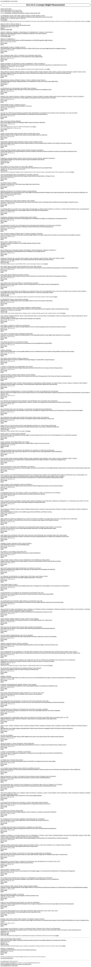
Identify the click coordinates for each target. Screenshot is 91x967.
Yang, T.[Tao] (45, 701)
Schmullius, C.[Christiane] (37, 233)
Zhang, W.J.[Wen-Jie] (41, 527)
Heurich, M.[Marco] (26, 150)
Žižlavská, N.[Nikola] (33, 886)
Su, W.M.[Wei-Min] (13, 576)
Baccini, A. (18, 24)
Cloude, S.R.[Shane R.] (13, 358)
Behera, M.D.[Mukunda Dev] (20, 174)
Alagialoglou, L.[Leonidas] (6, 158)
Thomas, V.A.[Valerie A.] (39, 63)
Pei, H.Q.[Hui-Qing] (34, 784)
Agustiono (46, 96)
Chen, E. (16, 241)
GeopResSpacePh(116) (6, 26)
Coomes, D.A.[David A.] (78, 96)
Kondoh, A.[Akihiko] (12, 183)
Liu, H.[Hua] (27, 902)
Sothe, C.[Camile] (4, 559)
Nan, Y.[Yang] (24, 342)
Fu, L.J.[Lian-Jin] (4, 802)
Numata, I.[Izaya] (26, 500)
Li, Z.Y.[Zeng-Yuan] (10, 366)
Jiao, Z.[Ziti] (8, 113)
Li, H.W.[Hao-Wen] (15, 717)
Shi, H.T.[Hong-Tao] (37, 627)
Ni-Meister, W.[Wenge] (15, 121)
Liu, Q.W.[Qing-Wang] (6, 209)
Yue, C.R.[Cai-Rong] (14, 592)
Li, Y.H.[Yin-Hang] (5, 853)
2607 (6, 898)
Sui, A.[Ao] (37, 391)
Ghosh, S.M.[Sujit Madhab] (7, 174)
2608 (6, 906)
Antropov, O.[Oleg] (43, 576)
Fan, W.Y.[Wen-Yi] (30, 391)
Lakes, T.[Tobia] (25, 442)
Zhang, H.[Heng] (14, 291)
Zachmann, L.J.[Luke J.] (42, 792)
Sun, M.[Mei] (25, 113)
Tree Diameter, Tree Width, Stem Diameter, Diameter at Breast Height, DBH (22, 13)
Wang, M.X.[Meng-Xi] (71, 209)
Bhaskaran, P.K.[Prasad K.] (60, 609)
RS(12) (2, 177)
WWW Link (3, 29)
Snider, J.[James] (46, 559)
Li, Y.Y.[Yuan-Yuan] (72, 500)
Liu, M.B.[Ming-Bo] (5, 88)
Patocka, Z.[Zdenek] (23, 886)
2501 (6, 772)
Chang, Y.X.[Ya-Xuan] (60, 113)
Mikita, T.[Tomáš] (14, 886)
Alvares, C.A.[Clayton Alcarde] (26, 315)
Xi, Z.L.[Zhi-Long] (4, 400)
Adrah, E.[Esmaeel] (5, 474)
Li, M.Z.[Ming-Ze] (12, 333)
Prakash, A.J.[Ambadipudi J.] (47, 609)
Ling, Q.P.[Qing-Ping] (5, 784)
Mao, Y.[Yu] (3, 391)
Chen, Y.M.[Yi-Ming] (30, 709)
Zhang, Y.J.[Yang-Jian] (17, 450)
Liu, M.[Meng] (24, 643)
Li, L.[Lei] (9, 551)
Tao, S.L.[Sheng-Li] (29, 659)
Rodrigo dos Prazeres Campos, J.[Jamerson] (35, 509)
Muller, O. (29, 80)
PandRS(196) (3, 662)
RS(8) (2, 50)
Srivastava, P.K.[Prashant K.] (25, 250)
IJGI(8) (2, 91)
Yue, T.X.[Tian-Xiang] (29, 55)
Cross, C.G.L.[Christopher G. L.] (33, 835)
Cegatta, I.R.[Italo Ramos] (77, 315)
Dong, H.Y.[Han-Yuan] (37, 701)
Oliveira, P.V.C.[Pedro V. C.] (7, 743)
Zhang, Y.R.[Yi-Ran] (43, 802)
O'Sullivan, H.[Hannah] (14, 725)
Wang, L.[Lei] (4, 627)
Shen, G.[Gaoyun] (20, 627)
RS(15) (2, 629)
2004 (6, 187)
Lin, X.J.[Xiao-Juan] (5, 225)
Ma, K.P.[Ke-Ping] (51, 659)
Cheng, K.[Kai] (4, 659)
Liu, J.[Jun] (66, 717)
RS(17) (2, 771)
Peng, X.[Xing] (4, 325)
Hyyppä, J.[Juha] (13, 15)
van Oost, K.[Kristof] (30, 374)
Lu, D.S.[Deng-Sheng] (10, 751)
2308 (6, 697)
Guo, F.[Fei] (10, 342)
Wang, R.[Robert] (82, 291)
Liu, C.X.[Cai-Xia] (4, 768)
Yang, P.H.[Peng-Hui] (38, 535)
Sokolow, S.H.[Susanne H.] (22, 836)
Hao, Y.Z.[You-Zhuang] (17, 651)
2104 (6, 287)
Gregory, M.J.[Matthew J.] (26, 484)
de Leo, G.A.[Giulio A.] (34, 836)
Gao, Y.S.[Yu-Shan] (48, 535)
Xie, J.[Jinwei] (4, 551)
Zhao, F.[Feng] (11, 283)
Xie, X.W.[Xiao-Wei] (35, 902)
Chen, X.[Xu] (30, 266)
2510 (6, 823)
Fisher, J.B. (13, 24)
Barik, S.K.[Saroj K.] (80, 609)
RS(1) (2, 41)
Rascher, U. (43, 80)
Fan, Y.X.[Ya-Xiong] (56, 492)
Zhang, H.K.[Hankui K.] (18, 743)
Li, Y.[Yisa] (3, 751)
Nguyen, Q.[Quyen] (62, 383)
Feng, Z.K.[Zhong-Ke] (25, 784)
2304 (6, 680)
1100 (11, 29)
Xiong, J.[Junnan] (29, 627)
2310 (6, 713)
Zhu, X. (16, 166)
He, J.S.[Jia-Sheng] (40, 818)
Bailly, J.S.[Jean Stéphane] (50, 315)
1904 (6, 137)
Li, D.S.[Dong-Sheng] (27, 283)
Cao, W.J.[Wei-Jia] (47, 853)
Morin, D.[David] (4, 458)
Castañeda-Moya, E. (34, 32)
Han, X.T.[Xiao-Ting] (47, 717)
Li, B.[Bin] (3, 527)
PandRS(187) (3, 444)
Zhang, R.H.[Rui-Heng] (51, 425)
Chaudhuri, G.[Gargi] (15, 869)
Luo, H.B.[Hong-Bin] (5, 592)
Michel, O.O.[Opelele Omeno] (13, 391)
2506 (6, 806)
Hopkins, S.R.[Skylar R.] (10, 836)
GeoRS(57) (3, 169)
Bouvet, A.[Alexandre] (34, 458)
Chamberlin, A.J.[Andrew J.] (7, 835)
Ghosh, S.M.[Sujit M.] (5, 609)
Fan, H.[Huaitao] (22, 291)
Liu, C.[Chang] (42, 425)
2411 (6, 764)
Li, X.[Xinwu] (10, 325)
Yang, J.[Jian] (41, 692)
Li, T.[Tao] (40, 492)
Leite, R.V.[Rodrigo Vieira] (54, 474)
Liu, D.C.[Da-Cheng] (31, 291)
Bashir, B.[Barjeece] (41, 225)
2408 (6, 747)
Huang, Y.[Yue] (4, 274)
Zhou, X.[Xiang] (12, 853)
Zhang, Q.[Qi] (4, 425)
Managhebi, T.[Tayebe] (6, 543)
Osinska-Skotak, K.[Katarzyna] (7, 141)
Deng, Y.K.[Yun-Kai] (63, 291)
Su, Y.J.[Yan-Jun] (11, 659)
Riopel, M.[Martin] (28, 133)
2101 (6, 129)
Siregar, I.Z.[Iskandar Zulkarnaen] (56, 835)
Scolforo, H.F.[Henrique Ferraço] (63, 315)
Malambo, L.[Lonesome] (6, 643)
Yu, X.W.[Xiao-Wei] (5, 15)
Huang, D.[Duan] (20, 902)
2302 (8, 664)
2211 (6, 564)
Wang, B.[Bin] (29, 333)
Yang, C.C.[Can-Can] (29, 535)
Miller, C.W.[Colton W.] (74, 792)
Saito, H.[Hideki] (31, 200)
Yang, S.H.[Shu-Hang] (53, 400)
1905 (6, 100)
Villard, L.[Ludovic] (72, 458)
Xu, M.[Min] (12, 225)
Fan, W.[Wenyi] (29, 635)
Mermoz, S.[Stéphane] (63, 458)
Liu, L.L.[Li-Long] (17, 342)
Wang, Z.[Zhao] (4, 518)
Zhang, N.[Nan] (4, 535)
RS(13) (8, 128)
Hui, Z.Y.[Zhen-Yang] (11, 902)
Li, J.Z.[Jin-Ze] (11, 861)
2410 (6, 756)
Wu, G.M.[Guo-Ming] (53, 391)
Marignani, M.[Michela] (76, 725)
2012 (6, 237)
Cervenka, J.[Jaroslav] (37, 158)
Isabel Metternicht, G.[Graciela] (31, 425)
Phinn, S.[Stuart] (33, 217)
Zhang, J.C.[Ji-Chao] (19, 861)
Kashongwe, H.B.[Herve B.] (7, 191)
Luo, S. (13, 166)
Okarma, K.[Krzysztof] (66, 845)
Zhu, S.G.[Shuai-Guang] (57, 717)
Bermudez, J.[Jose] (5, 919)
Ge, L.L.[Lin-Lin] (11, 425)
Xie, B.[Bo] (48, 225)
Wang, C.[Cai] (43, 784)
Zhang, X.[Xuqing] (12, 910)
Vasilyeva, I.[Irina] (39, 845)
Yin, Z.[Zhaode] (49, 784)
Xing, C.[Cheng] (4, 692)
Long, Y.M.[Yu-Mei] (20, 827)
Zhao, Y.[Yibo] (79, 500)
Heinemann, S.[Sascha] (72, 71)
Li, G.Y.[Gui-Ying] (26, 751)
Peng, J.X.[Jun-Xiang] (61, 518)
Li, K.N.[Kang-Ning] (31, 877)
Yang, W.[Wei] (4, 183)
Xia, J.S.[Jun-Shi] (16, 258)
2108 (6, 354)
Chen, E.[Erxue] (29, 366)
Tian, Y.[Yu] (85, 500)
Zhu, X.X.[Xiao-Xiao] (5, 709)
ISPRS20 (2, 244)
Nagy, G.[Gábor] (64, 651)
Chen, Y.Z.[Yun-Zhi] (56, 651)
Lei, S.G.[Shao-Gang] (47, 500)
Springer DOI (4, 162)
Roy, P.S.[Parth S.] (71, 609)
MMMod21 (3, 161)
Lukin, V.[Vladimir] (48, 845)
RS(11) (2, 74)
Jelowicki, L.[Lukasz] (28, 141)
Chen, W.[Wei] (23, 88)
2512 (6, 857)
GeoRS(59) (3, 310)
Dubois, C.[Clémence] (25, 233)
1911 (6, 125)
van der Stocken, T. (49, 32)
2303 (6, 672)
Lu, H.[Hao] (20, 928)
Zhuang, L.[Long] (16, 551)
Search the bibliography (6, 964)
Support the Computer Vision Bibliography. (21, 964)
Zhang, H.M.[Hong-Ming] (36, 853)
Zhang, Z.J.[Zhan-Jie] (25, 692)
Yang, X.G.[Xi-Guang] (15, 701)
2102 (6, 279)
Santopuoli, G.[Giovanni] (45, 725)
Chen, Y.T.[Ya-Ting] (11, 760)
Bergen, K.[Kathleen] (26, 307)
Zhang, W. (11, 241)
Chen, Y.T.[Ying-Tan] (15, 784)
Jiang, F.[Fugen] (4, 283)
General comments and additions (8, 962)
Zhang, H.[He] (4, 374)
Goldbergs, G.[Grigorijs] (6, 350)
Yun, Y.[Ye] (13, 466)
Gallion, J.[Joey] (36, 417)
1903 (6, 76)
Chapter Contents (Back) (6, 8)
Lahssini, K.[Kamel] (5, 618)
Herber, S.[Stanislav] (5, 886)
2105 (8, 295)
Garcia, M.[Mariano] (34, 258)
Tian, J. (26, 166)
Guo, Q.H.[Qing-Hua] (70, 659)
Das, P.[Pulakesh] (37, 609)
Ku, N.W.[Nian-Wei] (5, 299)
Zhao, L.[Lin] (53, 518)
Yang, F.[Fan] (21, 535)
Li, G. (20, 166)
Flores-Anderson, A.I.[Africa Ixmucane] (42, 383)
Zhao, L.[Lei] (56, 291)
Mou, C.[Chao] (46, 928)
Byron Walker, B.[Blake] (16, 442)
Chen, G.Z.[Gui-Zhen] (42, 400)
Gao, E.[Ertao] (30, 717)
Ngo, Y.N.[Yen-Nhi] (5, 668)
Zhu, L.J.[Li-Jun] (26, 518)
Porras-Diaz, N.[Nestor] (29, 845)
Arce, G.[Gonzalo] (57, 845)
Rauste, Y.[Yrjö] (28, 576)
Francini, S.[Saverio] (24, 725)
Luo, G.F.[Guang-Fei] (32, 601)
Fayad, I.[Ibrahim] (5, 315)
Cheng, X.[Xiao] (19, 760)
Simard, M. (3, 24)
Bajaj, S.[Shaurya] (43, 474)
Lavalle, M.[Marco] (44, 258)
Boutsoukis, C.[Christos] (6, 150)
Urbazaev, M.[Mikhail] (15, 233)
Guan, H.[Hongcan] (19, 659)
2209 (6, 531)
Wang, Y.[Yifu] (14, 55)
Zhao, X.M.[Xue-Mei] (30, 818)
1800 (9, 36)
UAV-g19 (2, 82)
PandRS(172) (3, 261)
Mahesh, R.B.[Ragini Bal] (6, 939)
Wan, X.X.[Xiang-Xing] (48, 291)
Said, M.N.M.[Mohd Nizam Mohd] (21, 476)
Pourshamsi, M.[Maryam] (6, 258)
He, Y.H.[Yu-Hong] (37, 827)
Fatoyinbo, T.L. (9, 32)
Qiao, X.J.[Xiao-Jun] (21, 877)
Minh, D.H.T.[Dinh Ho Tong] (16, 668)
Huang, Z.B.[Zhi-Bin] (56, 225)
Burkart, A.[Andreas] (34, 71)
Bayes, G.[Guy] (14, 794)
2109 (6, 379)
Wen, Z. (2, 241)
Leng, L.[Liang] (19, 910)
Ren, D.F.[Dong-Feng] (29, 861)
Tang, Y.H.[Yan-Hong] (60, 659)
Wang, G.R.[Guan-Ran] (6, 776)
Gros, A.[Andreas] (21, 792)
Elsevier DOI (3, 67)
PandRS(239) (3, 931)
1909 (6, 146)
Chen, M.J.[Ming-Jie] (13, 535)
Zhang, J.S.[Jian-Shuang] (6, 450)
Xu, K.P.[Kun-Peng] (37, 409)
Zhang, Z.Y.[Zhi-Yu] (22, 768)
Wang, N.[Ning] (23, 601)
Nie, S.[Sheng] (13, 709)
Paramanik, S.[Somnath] (32, 174)
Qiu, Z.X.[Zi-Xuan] (58, 784)
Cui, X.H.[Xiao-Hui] (28, 928)
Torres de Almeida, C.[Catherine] (8, 509)
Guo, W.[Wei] (13, 894)
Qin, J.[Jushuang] (4, 928)
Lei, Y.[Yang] (55, 383)
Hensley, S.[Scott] (19, 425)
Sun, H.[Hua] (35, 283)
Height (2, 10)
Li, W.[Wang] (45, 709)
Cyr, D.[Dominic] (30, 919)
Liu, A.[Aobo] (3, 760)
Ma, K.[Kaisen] (18, 283)
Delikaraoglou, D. (11, 39)
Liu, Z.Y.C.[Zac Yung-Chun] (19, 835)
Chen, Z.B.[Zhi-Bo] (13, 928)
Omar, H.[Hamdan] (34, 474)
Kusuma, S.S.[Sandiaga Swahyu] (21, 217)
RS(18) (2, 864)
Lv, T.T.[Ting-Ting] (20, 853)
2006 (6, 205)
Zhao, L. (6, 241)
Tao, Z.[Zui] (27, 853)
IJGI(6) (2, 58)
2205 (8, 446)
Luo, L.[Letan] (47, 518)
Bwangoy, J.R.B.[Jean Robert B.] (29, 191)
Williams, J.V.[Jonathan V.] (26, 96)
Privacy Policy (14, 1)
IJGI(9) (2, 220)
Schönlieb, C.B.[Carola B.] (67, 96)
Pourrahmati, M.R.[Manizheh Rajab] (9, 684)
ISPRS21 (2, 951)
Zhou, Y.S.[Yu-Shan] (11, 627)
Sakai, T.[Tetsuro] (37, 266)
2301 (6, 631)
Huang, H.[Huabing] (13, 768)
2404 (6, 721)
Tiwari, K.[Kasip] (4, 584)
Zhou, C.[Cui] (57, 861)
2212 (6, 580)
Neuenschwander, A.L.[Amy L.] (8, 47)
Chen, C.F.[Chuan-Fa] (5, 55)
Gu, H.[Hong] (21, 576)
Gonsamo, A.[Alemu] (14, 559)
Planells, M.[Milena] (13, 458)
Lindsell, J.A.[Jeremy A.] (14, 96)
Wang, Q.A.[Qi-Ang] (5, 121)
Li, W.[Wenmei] (29, 827)
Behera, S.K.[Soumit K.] (27, 610)
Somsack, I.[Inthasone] (20, 818)
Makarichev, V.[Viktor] (6, 845)
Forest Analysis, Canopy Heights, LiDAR (14, 11)
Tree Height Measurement (7, 958)
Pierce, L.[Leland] (17, 307)
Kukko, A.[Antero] (21, 15)
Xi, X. (10, 166)
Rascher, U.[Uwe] (82, 71)
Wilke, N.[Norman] (5, 71)
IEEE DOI (3, 170)
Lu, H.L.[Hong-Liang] (5, 291)
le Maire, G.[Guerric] (25, 618)
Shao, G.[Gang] (28, 417)
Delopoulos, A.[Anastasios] (37, 150)
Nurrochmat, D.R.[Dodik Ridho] (71, 835)
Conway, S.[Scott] (6, 794)
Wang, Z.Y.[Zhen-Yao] (37, 928)
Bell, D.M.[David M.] (15, 484)
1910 (6, 117)
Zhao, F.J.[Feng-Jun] (73, 291)
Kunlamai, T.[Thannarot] (72, 383)
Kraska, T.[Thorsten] (43, 71)
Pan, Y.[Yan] (29, 701)
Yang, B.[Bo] (38, 709)
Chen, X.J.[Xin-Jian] (5, 510)
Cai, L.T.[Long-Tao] (5, 818)
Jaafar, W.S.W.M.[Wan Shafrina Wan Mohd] (20, 474)
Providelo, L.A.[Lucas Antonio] (69, 509)
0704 (6, 20)
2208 (6, 480)
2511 (6, 831)
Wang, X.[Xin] (38, 55)
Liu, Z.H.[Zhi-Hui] (44, 391)
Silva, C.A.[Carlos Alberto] (79, 474)
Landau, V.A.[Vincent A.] (31, 792)
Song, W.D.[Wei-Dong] (40, 861)
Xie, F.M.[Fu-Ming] (24, 592)
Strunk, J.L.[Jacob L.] (5, 484)
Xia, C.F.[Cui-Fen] (21, 802)
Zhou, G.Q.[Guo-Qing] (6, 717)
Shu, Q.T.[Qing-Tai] (12, 802)
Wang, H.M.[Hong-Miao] (13, 692)
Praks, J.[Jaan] (35, 576)
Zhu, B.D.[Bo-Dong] (33, 592)
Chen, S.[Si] (40, 592)
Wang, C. (6, 166)
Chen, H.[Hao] (4, 358)
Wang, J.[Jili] (39, 291)
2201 (6, 405)
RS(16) (2, 720)
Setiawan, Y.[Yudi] (83, 835)
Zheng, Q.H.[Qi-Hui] (12, 266)
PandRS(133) (3, 66)
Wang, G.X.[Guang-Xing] (31, 209)
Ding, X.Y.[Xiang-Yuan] (47, 409)
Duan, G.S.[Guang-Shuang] (83, 209)
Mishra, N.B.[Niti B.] (5, 869)
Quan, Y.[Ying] (4, 333)
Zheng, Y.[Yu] (23, 551)
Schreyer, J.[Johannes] (6, 442)
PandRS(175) (3, 294)
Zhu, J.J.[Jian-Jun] (49, 861)
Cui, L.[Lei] (3, 113)
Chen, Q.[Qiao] (22, 209)
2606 (6, 890)
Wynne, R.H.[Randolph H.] (27, 63)
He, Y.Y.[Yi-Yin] (34, 518)
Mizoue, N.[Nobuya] (22, 200)
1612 (6, 51)
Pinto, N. (8, 24)
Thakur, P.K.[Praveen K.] (37, 250)
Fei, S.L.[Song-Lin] (45, 417)
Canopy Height (7, 10)
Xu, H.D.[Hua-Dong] (13, 400)
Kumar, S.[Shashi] (4, 250)
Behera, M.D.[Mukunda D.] (17, 609)
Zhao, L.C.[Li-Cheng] (5, 894)
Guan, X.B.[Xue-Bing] (5, 701)
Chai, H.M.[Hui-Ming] (22, 466)
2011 (6, 229)
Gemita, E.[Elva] (57, 96)
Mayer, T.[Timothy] (17, 383)
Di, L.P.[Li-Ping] (25, 651)
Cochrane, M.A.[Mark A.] (36, 500)
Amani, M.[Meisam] (26, 543)
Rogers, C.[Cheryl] (14, 919)
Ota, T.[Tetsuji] (13, 200)
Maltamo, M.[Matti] (30, 15)
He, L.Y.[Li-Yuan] (34, 450)
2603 (6, 865)
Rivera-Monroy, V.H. (24, 32)
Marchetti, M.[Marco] (34, 725)
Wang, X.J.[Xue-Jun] (31, 88)
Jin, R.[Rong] (40, 518)
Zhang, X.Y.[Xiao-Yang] (29, 743)
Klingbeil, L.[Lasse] (24, 71)
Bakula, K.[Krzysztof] (19, 141)
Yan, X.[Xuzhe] (39, 877)
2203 (8, 429)
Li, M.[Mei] (63, 209)
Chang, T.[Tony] (4, 792)
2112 (6, 387)
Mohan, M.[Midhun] (59, 476)
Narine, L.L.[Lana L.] (13, 584)
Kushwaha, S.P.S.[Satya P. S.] (49, 250)
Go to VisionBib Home (6, 1)
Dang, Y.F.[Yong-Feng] (31, 225)
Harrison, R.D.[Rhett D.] (38, 96)
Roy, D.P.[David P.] (17, 191)
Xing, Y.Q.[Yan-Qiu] (22, 400)
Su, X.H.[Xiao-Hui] (20, 527)
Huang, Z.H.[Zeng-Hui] (6, 466)
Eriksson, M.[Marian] (23, 299)
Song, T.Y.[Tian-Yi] (38, 717)
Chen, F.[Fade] (4, 342)
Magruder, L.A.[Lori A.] (20, 47)
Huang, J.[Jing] (23, 717)
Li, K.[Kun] (25, 492)
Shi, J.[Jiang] (11, 518)
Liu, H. (23, 166)
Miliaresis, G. (4, 39)
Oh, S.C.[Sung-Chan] (5, 417)
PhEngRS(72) (3, 18)
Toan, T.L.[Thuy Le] (53, 458)
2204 (6, 438)
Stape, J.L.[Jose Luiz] (38, 315)
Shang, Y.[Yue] (56, 535)
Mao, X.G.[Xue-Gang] (49, 450)
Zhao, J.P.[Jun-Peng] (5, 409)
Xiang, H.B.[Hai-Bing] (22, 266)
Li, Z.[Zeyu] (28, 802)
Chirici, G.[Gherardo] (56, 725)
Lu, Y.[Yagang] (19, 751)
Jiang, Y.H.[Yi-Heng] (11, 827)
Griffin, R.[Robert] (83, 383)
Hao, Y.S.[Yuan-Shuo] (21, 333)
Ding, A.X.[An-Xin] (51, 113)
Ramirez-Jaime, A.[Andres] (17, 845)
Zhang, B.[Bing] (4, 861)
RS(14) (2, 403)
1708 (6, 59)
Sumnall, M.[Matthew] (6, 63)
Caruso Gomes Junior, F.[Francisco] (53, 509)
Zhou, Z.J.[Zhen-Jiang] (72, 518)
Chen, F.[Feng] (4, 910)
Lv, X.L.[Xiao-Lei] (31, 466)
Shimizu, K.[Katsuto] (5, 200)
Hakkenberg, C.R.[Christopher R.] (59, 500)
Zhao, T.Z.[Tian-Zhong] (11, 527)
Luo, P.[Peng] (41, 209)
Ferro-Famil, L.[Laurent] (23, 274)
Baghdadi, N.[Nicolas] (14, 315)
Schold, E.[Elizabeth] (21, 433)
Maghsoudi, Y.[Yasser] (17, 543)
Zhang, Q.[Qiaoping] (12, 274)
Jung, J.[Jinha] (13, 417)
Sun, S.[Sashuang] (18, 518)
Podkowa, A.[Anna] (38, 141)
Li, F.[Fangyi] (3, 827)
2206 (6, 470)
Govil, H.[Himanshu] (13, 250)
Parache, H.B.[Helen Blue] (7, 383)
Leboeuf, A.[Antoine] (18, 133)
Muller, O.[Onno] (52, 71)
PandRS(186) (3, 428)
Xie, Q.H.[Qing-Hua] (25, 325)
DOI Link (2, 20)
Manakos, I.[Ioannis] (16, 150)
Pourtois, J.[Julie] (44, 835)
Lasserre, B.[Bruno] (66, 725)
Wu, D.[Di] (37, 768)
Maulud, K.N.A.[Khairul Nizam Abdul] (37, 476)
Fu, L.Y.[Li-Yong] (14, 209)
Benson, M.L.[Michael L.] (6, 307)
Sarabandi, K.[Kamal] (36, 307)
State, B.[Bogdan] (52, 792)
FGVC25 (2, 941)
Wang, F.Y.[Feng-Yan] (28, 910)
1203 (6, 43)
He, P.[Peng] (57, 209)
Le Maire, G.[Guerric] (10, 317)
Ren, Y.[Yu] (36, 659)
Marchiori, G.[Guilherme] (82, 509)
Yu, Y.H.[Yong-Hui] (57, 527)
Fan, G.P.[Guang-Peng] (30, 527)
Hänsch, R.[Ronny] (17, 939)
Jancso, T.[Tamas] (73, 651)
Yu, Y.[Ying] (23, 391)
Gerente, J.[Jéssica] (20, 509)
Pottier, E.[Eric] (52, 258)
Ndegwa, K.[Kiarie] (12, 792)
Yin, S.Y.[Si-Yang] (43, 113)
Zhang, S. (31, 166)
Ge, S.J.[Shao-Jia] (4, 576)
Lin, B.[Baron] (12, 433)
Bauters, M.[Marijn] (12, 374)
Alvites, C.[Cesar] (4, 725)
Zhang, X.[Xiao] (34, 802)
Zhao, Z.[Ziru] (54, 910)
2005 (6, 179)
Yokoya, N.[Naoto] (25, 258)
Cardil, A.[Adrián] (50, 476)
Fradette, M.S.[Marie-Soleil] (7, 133)
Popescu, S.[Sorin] (14, 299)
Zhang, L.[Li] (3, 902)
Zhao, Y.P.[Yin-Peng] (47, 877)
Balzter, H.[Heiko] (60, 258)
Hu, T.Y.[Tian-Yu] (42, 659)
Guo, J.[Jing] (69, 113)
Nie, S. (2, 166)
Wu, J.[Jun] (11, 818)
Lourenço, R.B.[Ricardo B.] (25, 559)
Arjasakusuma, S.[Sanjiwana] (7, 217)
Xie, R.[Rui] (74, 113)
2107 (6, 346)
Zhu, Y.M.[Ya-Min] (21, 709)
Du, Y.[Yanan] (17, 325)
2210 (6, 555)
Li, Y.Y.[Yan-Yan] (20, 55)
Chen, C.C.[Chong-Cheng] (45, 651)
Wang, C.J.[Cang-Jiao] (5, 500)
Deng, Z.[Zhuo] (49, 527)
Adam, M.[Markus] (5, 233)
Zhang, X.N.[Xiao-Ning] (33, 113)
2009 (6, 213)
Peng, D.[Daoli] (63, 535)
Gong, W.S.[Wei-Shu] (32, 400)
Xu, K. (19, 241)
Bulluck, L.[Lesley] (5, 433)
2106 (8, 162)
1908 (6, 109)
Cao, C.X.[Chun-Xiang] (15, 88)
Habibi (51, 96)
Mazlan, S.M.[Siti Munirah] (66, 474)
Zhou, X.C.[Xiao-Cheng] (6, 651)
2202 (6, 413)
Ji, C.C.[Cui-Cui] (20, 894)
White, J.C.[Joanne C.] (23, 358)
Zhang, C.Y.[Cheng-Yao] (39, 910)
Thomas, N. (41, 32)
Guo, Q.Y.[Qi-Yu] (4, 877)
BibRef (88, 21)
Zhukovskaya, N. (10, 948)
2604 (6, 873)
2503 (6, 780)
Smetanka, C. (16, 32)
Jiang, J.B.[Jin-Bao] (12, 877)
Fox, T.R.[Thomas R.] (16, 63)
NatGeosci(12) (4, 35)
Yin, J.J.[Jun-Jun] (33, 692)
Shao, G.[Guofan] (21, 417)
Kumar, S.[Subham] (28, 609)
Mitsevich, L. (3, 948)
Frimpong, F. (23, 80)
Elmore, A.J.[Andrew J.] (16, 500)
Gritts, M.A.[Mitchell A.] (62, 792)
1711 (8, 67)
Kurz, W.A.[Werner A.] (37, 559)
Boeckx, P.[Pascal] (21, 374)
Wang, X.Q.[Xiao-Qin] (35, 651)
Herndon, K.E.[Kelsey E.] (27, 383)
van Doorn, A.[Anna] (61, 71)
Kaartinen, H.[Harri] (40, 15)
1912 (6, 84)
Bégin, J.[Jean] (36, 133)
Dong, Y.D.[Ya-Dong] (16, 113)
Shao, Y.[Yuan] (48, 910)
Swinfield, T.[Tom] (5, 96)
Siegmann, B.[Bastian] (15, 71)
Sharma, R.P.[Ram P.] (49, 209)
